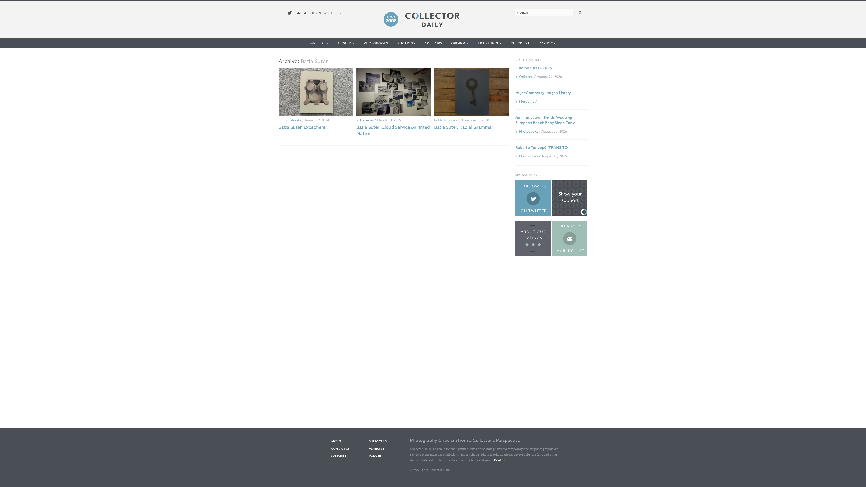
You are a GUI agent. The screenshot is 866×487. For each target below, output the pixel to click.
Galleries (319, 43)
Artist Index (490, 43)
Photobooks (376, 43)
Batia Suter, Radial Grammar (463, 127)
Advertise (376, 448)
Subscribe (338, 455)
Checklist (520, 43)
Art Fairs (433, 43)
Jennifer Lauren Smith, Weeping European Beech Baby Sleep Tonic (545, 120)
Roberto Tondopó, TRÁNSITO (541, 147)
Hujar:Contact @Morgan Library (543, 93)
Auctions (406, 43)
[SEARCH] (580, 12)
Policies (375, 455)
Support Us (378, 441)
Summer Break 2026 (533, 68)
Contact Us (340, 448)
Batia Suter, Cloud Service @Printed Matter (393, 130)
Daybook (547, 43)
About (336, 441)
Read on (499, 459)
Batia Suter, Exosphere (302, 127)
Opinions (460, 43)
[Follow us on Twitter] (290, 13)
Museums (346, 43)
